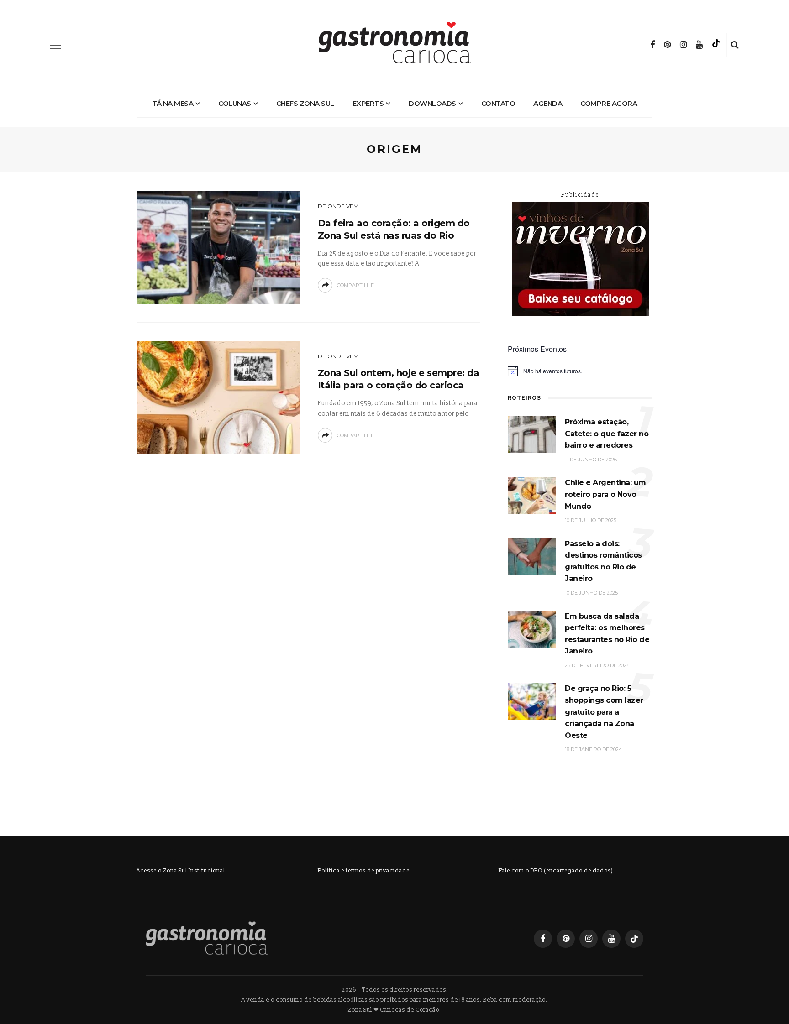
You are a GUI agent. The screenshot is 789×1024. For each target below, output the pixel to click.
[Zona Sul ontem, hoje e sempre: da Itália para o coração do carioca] (218, 397)
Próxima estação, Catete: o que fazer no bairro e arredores (606, 433)
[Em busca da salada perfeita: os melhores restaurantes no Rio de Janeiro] (532, 628)
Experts (368, 103)
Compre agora (608, 103)
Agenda (547, 103)
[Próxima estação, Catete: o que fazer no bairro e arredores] (532, 434)
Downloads (432, 103)
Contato (498, 103)
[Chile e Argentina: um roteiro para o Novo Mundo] (532, 495)
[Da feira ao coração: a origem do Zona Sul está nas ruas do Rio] (218, 246)
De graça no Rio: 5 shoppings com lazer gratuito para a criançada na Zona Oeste (604, 711)
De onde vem (338, 206)
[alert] (580, 371)
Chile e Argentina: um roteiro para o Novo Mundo (605, 494)
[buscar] (734, 45)
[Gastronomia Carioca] (207, 938)
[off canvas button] (55, 45)
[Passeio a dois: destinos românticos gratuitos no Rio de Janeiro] (532, 556)
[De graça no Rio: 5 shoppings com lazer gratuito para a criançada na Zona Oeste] (532, 701)
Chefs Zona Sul (305, 103)
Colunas (234, 103)
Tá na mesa (172, 103)
